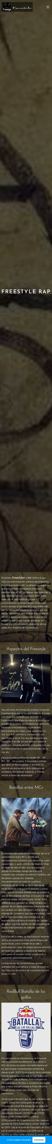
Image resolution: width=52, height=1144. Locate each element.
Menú (48, 7)
